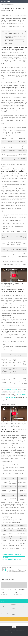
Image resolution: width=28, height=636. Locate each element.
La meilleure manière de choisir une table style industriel (15, 553)
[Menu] (26, 1)
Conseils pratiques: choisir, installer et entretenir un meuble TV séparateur (14, 39)
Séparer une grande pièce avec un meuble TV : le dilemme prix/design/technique (14, 34)
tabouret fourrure (5, 1)
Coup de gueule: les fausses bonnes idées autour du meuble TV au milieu (14, 42)
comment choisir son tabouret (11, 389)
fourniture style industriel (7, 4)
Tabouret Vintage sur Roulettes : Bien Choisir (12, 559)
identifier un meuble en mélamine (8, 397)
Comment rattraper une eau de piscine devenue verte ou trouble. (19, 591)
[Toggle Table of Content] (24, 31)
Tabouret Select (16, 399)
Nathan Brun (5, 13)
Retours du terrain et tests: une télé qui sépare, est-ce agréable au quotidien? (15, 37)
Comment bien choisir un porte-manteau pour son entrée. (6, 591)
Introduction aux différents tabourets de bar (12, 554)
